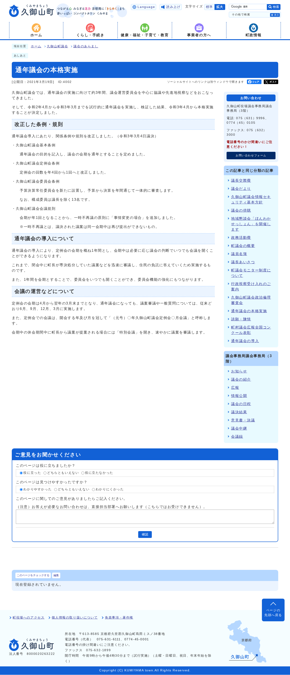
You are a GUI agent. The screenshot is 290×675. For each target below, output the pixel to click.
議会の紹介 (241, 379)
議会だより (241, 189)
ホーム (36, 46)
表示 (276, 15)
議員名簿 (239, 254)
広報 (235, 388)
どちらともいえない (63, 472)
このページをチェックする (33, 575)
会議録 (237, 436)
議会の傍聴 (241, 210)
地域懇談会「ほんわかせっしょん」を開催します (251, 224)
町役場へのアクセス (28, 617)
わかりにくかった (110, 489)
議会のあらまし (85, 46)
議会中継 (239, 428)
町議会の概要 (243, 246)
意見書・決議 (243, 420)
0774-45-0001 (136, 639)
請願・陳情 (241, 319)
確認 (145, 534)
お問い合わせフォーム (251, 155)
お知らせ (239, 371)
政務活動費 (241, 238)
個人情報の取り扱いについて (75, 617)
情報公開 (239, 396)
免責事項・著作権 (119, 617)
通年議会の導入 (245, 341)
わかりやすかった (37, 489)
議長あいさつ (243, 262)
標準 (209, 7)
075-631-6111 (109, 639)
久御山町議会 (57, 46)
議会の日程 (241, 404)
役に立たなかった (99, 472)
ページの (273, 613)
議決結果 (239, 412)
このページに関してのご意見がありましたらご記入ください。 (72, 499)
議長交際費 (241, 180)
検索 (276, 7)
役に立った (32, 472)
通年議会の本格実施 (249, 311)
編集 (56, 575)
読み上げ (173, 7)
